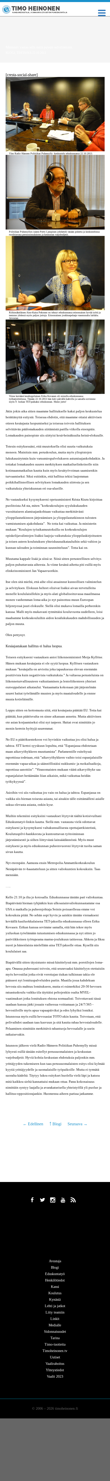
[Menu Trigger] (102, 12)
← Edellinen (33, 1124)
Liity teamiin (55, 1312)
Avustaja (55, 1261)
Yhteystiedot (55, 1370)
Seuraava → (77, 1124)
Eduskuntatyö (55, 1274)
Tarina (55, 1338)
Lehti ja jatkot (55, 1306)
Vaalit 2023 (55, 1376)
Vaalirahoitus (55, 1364)
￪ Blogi (55, 1124)
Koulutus (54, 1293)
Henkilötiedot (55, 1280)
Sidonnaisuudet (55, 1332)
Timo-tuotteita (55, 1344)
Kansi (55, 1287)
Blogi (10, 53)
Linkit (54, 1319)
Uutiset (55, 1357)
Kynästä (55, 1299)
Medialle (55, 1325)
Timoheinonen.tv (54, 1351)
